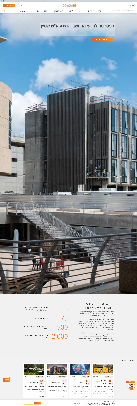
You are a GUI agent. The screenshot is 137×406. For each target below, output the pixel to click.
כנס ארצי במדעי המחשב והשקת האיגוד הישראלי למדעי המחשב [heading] (57, 387)
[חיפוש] (22, 5)
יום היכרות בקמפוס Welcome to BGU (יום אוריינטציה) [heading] (103, 387)
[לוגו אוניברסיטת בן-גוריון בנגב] (69, 5)
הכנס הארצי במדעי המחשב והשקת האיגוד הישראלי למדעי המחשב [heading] (81, 387)
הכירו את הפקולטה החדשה (103, 39)
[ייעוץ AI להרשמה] (131, 386)
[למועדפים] (18, 5)
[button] (131, 5)
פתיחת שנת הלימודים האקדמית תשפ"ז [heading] (34, 386)
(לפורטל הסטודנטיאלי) (25, 11)
